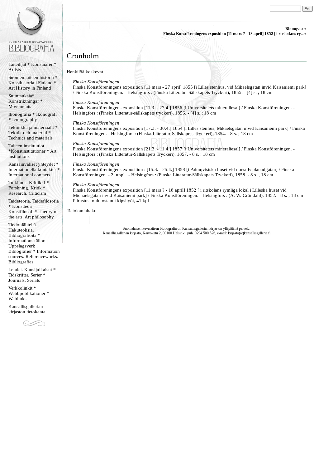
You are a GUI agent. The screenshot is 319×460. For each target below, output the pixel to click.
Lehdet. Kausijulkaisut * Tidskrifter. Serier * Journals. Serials (32, 275)
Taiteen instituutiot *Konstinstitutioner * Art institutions (32, 151)
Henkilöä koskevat (85, 71)
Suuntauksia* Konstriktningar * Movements (25, 101)
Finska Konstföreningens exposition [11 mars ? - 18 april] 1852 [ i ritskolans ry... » (235, 33)
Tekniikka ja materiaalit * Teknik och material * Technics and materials (33, 132)
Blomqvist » (296, 28)
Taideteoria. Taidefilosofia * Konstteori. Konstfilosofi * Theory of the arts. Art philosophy (33, 208)
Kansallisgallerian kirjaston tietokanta (26, 309)
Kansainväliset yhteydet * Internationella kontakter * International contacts (34, 169)
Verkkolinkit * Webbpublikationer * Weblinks (28, 293)
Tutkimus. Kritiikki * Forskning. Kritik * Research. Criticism (28, 188)
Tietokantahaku (82, 210)
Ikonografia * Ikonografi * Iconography (32, 117)
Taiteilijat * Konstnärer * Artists (32, 67)
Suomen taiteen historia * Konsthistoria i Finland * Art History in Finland (33, 83)
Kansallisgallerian (195, 228)
